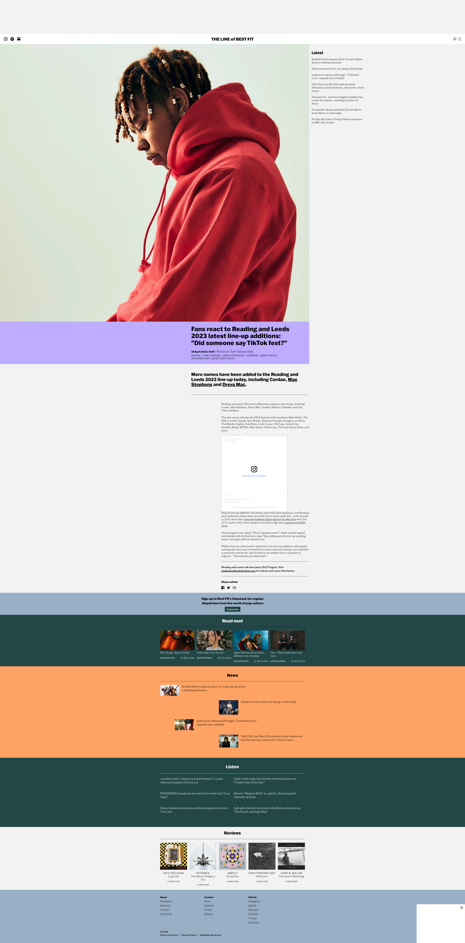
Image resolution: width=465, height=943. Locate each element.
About (163, 897)
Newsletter (166, 901)
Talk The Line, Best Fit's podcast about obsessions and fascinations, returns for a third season (338, 88)
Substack (253, 910)
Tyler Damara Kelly (241, 352)
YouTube (253, 914)
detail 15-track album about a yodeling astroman (337, 61)
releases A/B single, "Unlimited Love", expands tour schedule (335, 76)
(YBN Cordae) (211, 356)
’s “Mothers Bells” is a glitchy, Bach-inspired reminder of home (265, 795)
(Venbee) (252, 356)
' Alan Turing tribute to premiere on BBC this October (337, 121)
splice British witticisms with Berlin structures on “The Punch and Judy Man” (267, 810)
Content (208, 897)
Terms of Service (169, 935)
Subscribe (232, 609)
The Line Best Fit (232, 39)
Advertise (165, 905)
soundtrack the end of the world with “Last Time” (195, 795)
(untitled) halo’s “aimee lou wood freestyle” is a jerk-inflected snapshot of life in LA (191, 780)
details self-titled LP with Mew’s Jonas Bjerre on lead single (336, 111)
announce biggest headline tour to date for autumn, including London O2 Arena (337, 100)
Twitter (252, 918)
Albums (208, 914)
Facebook (253, 922)
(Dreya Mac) (268, 356)
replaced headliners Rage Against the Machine (270, 519)
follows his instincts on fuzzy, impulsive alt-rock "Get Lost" (194, 810)
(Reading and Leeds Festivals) (213, 358)
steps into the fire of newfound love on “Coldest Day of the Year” (265, 780)
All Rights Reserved (210, 935)
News (196, 355)
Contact (164, 910)
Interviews (167, 658)
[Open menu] (459, 39)
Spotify (252, 905)
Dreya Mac (233, 384)
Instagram (254, 901)
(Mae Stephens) (234, 356)
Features (209, 905)
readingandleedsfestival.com (238, 570)
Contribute (166, 914)
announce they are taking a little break (337, 69)
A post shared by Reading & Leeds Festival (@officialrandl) (254, 507)
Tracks (208, 910)
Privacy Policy (189, 935)
